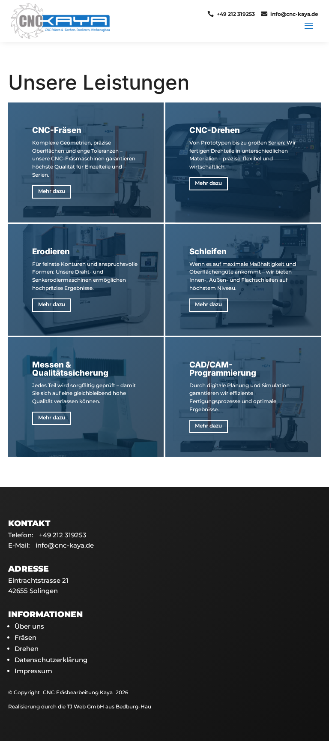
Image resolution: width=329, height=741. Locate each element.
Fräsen (25, 637)
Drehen (27, 649)
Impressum (33, 671)
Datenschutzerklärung (51, 660)
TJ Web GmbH (85, 707)
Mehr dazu (51, 191)
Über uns (29, 626)
